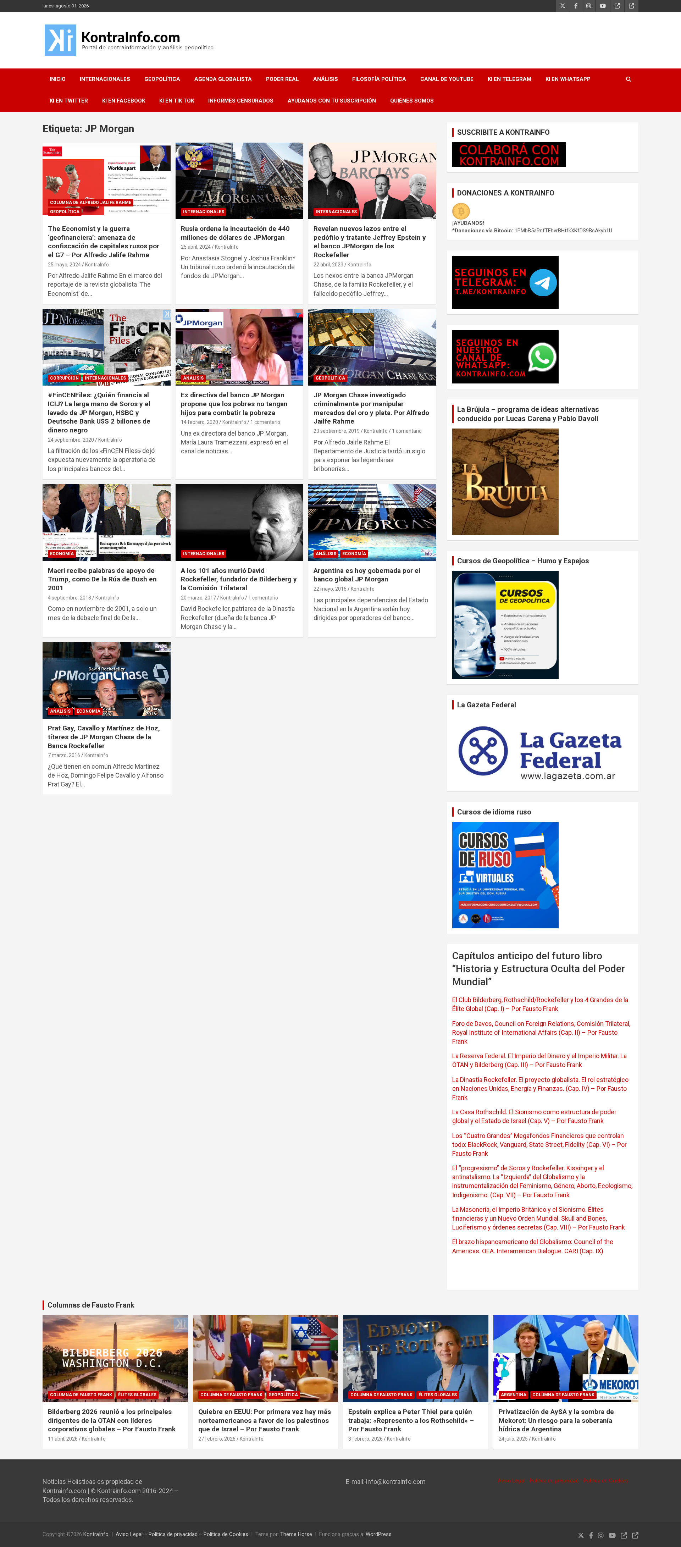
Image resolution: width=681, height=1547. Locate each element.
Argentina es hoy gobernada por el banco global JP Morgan (367, 575)
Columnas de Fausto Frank (91, 1305)
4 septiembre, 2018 (69, 598)
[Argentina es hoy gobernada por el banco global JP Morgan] (372, 523)
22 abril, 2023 (328, 264)
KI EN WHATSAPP (568, 79)
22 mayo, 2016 (330, 589)
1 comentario (265, 422)
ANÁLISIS (325, 79)
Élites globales (137, 1394)
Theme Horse (296, 1534)
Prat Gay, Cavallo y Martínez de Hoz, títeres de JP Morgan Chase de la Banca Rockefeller (104, 737)
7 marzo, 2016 (64, 755)
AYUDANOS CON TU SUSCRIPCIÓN (332, 101)
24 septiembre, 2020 (71, 440)
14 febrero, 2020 (199, 422)
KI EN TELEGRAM (509, 79)
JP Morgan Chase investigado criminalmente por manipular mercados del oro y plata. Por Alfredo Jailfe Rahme (371, 408)
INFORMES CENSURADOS (240, 101)
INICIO (58, 79)
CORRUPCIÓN (64, 378)
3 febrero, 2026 (365, 1439)
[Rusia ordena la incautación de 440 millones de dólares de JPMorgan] (239, 181)
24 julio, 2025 (513, 1439)
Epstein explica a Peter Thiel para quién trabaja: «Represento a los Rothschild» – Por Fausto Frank (411, 1420)
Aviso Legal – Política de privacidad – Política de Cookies (182, 1534)
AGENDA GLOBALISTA (223, 79)
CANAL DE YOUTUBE (447, 79)
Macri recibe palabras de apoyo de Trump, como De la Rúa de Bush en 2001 (102, 579)
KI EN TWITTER (69, 101)
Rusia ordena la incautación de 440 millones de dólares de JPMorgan (235, 233)
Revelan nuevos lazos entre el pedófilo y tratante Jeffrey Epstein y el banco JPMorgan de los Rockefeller (370, 242)
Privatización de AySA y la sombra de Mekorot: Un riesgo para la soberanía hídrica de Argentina (556, 1420)
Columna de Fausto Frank (81, 1394)
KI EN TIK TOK (176, 101)
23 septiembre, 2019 (337, 431)
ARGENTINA (513, 1394)
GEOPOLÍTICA (162, 79)
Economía (62, 553)
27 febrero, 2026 (217, 1439)
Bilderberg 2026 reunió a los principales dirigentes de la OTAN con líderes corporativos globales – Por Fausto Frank (112, 1420)
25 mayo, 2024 (64, 264)
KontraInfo (97, 264)
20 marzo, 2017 (198, 598)
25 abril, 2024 (196, 247)
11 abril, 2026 (63, 1439)
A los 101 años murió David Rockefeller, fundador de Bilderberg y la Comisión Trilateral (239, 579)
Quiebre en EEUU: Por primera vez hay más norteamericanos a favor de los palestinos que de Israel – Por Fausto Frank (264, 1420)
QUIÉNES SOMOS (412, 101)
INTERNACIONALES (105, 79)
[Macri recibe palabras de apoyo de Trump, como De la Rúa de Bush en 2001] (106, 523)
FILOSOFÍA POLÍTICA (379, 79)
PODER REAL (282, 79)
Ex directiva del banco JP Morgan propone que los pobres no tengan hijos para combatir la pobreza (234, 403)
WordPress (379, 1534)
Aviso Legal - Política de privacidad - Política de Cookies (563, 1480)
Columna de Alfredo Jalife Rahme (90, 202)
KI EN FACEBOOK (123, 101)
